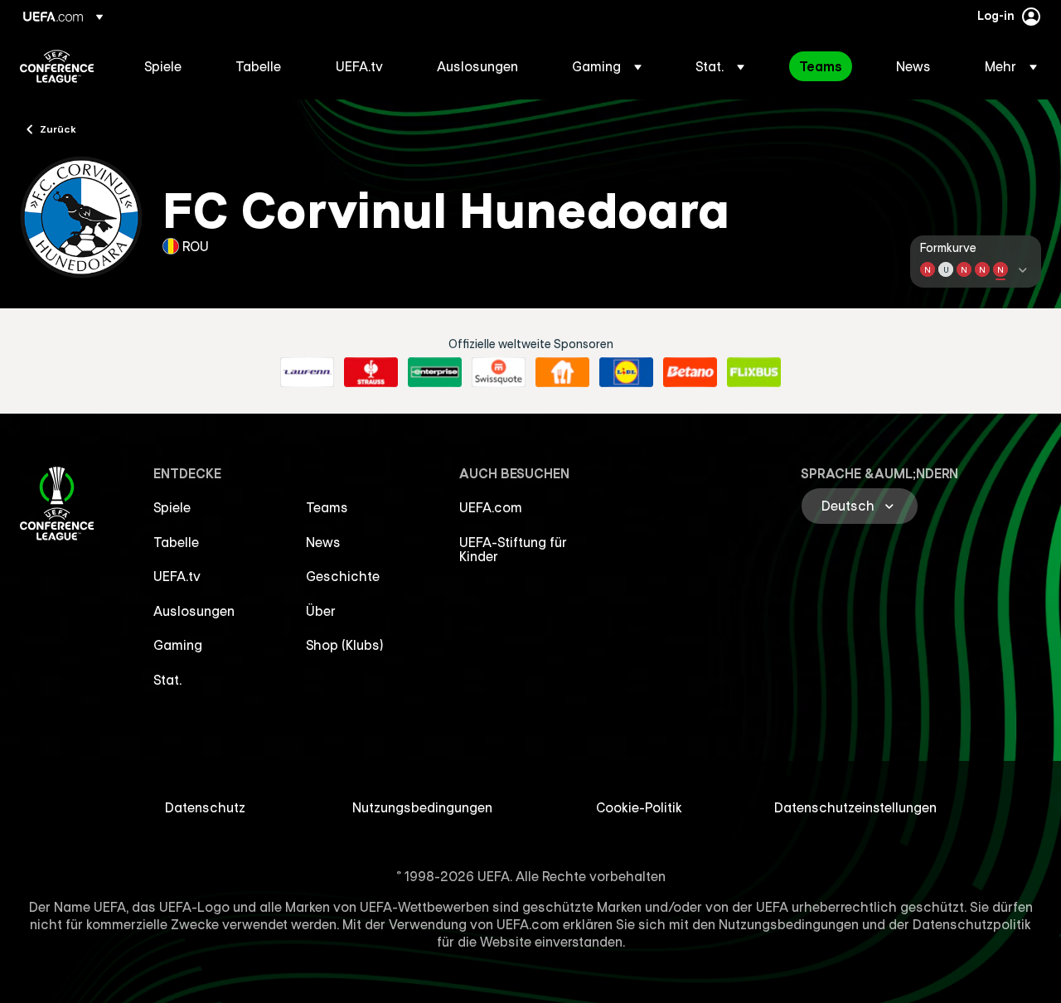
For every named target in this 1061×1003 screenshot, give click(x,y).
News (323, 542)
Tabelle (176, 542)
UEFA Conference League (57, 66)
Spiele (172, 507)
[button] (606, 66)
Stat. (167, 679)
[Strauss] (371, 372)
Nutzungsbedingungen (422, 807)
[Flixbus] (754, 372)
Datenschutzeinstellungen (855, 807)
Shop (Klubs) (345, 644)
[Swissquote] (499, 372)
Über (321, 610)
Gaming (177, 644)
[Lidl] (626, 372)
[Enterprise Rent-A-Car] (435, 372)
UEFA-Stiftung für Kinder (513, 549)
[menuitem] (169, 66)
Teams (327, 507)
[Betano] (690, 372)
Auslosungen (194, 610)
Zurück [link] (58, 128)
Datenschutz (205, 807)
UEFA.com (490, 507)
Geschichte (343, 576)
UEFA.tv (177, 576)
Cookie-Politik (639, 807)
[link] (162, 66)
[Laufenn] (307, 372)
